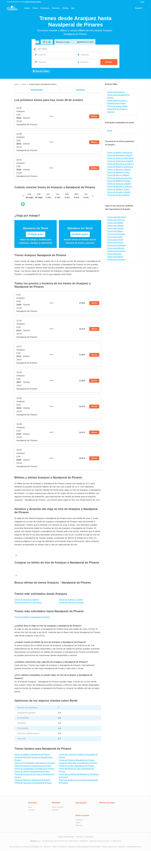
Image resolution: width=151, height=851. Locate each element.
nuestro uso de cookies (33, 2)
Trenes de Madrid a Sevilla (118, 172)
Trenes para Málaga (115, 226)
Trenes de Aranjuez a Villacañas (28, 602)
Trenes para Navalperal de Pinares (118, 96)
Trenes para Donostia (116, 234)
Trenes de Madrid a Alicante (118, 181)
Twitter (78, 823)
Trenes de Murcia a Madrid (118, 175)
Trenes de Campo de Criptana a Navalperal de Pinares (78, 755)
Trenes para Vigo (114, 254)
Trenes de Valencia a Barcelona (120, 158)
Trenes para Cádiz (114, 237)
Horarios (80, 90)
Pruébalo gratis (35, 234)
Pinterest (79, 825)
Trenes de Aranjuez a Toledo (71, 600)
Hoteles (65, 8)
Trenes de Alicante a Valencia (119, 187)
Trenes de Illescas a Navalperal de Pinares (32, 780)
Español (138, 8)
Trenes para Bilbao (115, 231)
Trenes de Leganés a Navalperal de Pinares (32, 766)
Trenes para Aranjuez (116, 92)
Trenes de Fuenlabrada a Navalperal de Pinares (34, 763)
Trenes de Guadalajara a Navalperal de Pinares (34, 769)
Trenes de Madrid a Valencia (119, 170)
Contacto (31, 810)
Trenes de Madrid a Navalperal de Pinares (32, 617)
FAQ (30, 807)
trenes (23, 84)
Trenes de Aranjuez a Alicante (71, 602)
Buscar (109, 62)
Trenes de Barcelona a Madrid (119, 155)
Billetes (94, 116)
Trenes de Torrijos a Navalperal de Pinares (76, 760)
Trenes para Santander (116, 245)
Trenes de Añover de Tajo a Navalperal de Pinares (76, 770)
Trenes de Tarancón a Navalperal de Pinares (33, 783)
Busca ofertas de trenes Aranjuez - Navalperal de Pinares (53, 582)
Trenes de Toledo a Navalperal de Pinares (32, 771)
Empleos (55, 810)
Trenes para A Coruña (116, 251)
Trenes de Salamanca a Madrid (120, 161)
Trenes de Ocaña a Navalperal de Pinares (76, 766)
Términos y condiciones (84, 837)
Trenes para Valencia (116, 220)
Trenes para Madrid (115, 223)
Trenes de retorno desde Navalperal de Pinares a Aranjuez (117, 109)
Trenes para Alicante (115, 248)
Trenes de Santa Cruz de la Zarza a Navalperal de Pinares (78, 781)
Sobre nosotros (57, 807)
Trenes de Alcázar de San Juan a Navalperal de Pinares (34, 775)
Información (37, 90)
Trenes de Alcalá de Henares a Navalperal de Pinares (33, 758)
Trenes (35, 8)
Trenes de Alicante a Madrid (118, 192)
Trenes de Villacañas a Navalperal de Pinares (78, 763)
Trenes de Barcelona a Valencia (120, 164)
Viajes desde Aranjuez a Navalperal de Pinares (117, 102)
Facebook (79, 820)
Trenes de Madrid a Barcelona (119, 153)
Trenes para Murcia (115, 257)
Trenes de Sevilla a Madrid (118, 195)
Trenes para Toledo (115, 240)
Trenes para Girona (115, 243)
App (72, 8)
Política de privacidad (66, 837)
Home (16, 84)
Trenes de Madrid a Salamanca (120, 167)
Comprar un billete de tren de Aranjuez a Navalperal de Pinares (57, 562)
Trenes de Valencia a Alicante (119, 178)
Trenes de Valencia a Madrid (119, 184)
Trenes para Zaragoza (116, 260)
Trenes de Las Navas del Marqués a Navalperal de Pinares (79, 775)
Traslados (56, 8)
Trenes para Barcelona (116, 217)
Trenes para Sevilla (115, 228)
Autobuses (44, 8)
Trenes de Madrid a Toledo (118, 189)
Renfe (109, 131)
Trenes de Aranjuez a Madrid (26, 600)
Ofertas (94, 303)
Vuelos (27, 8)
